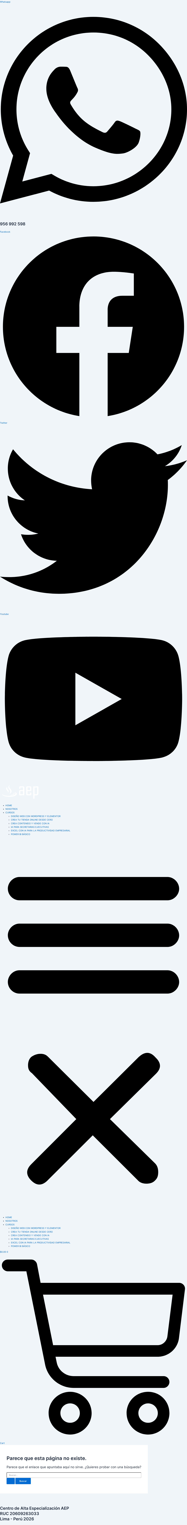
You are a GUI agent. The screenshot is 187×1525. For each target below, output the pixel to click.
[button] (93, 1025)
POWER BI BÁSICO (20, 834)
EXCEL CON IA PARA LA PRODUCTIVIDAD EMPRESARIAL (40, 830)
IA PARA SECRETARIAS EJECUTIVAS (30, 827)
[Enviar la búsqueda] (11, 1481)
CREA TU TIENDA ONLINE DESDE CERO (32, 819)
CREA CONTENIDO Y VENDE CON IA (30, 823)
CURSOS (10, 812)
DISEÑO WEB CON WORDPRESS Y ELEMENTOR (36, 816)
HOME (8, 805)
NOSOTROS (11, 809)
